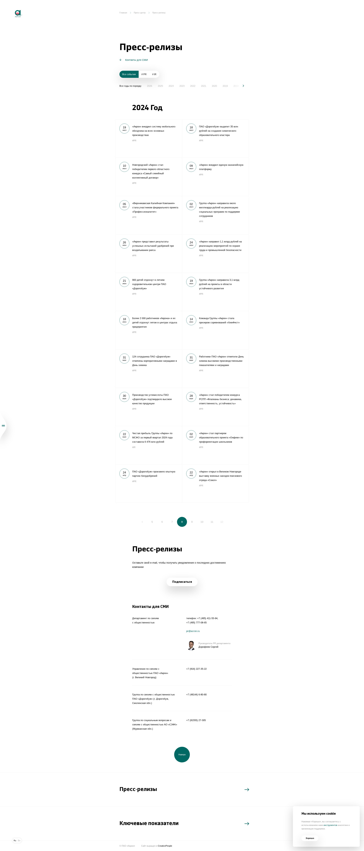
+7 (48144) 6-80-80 (196, 694)
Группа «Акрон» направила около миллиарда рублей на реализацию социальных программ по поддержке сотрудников (215, 215)
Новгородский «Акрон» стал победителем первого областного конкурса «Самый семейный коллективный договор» (148, 177)
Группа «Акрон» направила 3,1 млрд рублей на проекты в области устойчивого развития (215, 292)
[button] (241, 85)
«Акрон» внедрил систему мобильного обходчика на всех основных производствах (148, 138)
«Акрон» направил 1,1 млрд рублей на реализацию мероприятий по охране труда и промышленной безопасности (215, 253)
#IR (134, 447)
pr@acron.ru (193, 631)
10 (201, 521)
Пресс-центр (140, 13)
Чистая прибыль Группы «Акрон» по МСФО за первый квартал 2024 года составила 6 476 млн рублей (148, 445)
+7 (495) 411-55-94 (207, 618)
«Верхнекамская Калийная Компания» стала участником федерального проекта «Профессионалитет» (148, 215)
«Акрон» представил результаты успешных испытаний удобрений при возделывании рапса (148, 253)
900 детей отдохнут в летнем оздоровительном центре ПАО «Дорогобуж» (148, 292)
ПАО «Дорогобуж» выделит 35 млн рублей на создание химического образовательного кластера (215, 138)
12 (221, 521)
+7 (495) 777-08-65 (196, 622)
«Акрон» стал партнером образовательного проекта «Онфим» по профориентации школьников (215, 445)
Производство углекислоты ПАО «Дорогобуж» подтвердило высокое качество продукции (148, 407)
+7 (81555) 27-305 (196, 720)
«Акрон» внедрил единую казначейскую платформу (215, 177)
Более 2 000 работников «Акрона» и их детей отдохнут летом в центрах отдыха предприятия (148, 330)
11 (212, 521)
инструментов (330, 825)
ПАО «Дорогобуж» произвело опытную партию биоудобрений (148, 483)
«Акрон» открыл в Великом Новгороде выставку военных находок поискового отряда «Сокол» (215, 483)
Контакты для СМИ (136, 60)
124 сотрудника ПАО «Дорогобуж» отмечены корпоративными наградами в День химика (148, 368)
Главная (123, 13)
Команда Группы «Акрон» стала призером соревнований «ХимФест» (215, 330)
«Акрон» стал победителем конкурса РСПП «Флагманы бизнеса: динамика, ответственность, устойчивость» (215, 407)
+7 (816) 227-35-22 (196, 669)
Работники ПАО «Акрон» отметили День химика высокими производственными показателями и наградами (215, 368)
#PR (134, 140)
